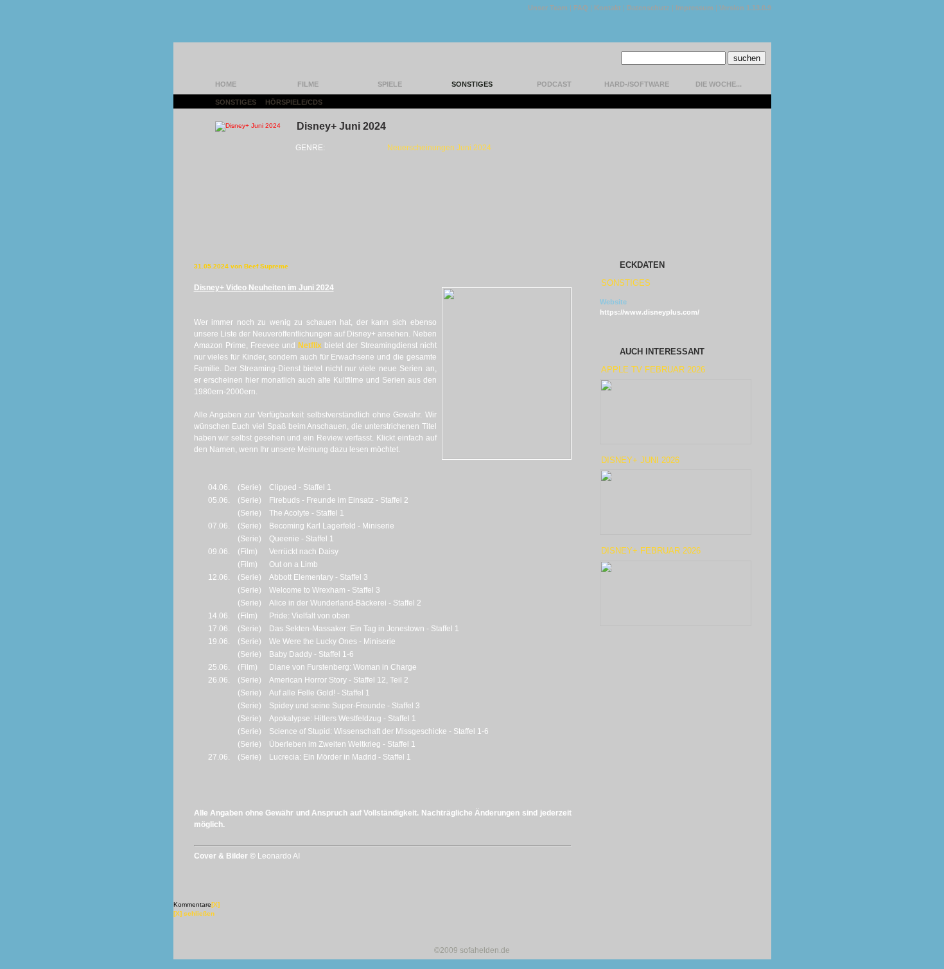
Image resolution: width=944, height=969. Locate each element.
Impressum (694, 8)
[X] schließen (193, 913)
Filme (308, 84)
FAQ (580, 8)
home (225, 84)
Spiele (390, 84)
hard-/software (636, 84)
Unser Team (548, 8)
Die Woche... (718, 84)
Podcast (554, 84)
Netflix (310, 345)
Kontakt (607, 8)
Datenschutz (648, 8)
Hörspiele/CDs (293, 102)
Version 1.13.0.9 (745, 8)
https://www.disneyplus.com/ (649, 312)
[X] (215, 904)
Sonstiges (472, 84)
